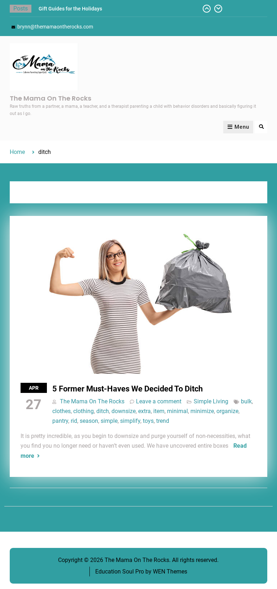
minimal (177, 411)
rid (74, 420)
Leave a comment (158, 401)
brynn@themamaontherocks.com (55, 27)
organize (227, 411)
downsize (123, 411)
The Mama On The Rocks (50, 98)
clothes (61, 411)
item (158, 411)
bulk (246, 401)
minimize (202, 411)
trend (162, 420)
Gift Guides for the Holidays (70, 9)
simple (109, 420)
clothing (83, 411)
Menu (241, 127)
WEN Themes (170, 571)
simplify (130, 420)
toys (148, 420)
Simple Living (211, 401)
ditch (102, 411)
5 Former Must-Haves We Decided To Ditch (127, 388)
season (89, 420)
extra (144, 411)
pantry (60, 420)
